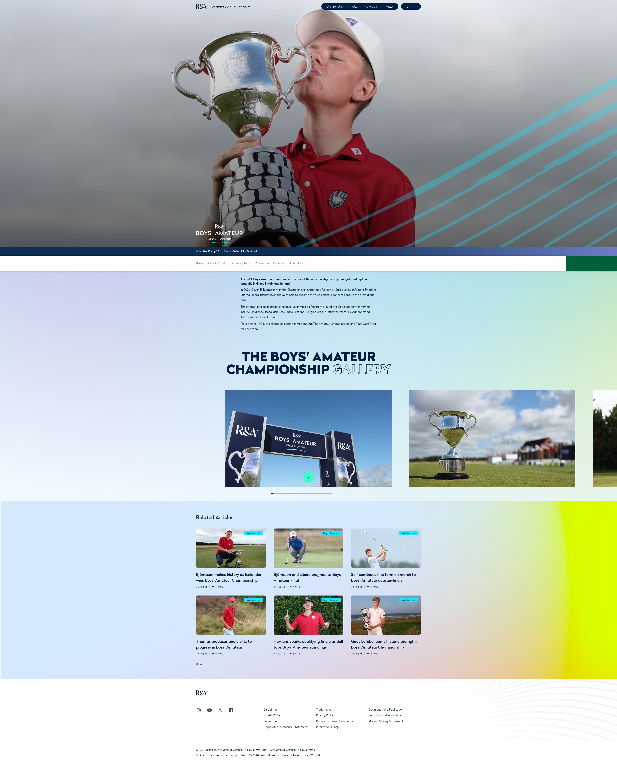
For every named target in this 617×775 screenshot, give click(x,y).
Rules (354, 6)
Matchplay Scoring (217, 263)
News (199, 664)
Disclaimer (270, 709)
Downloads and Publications (386, 709)
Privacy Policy (325, 715)
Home (199, 263)
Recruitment (272, 721)
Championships (335, 6)
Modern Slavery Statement (385, 721)
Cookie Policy (272, 715)
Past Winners (297, 263)
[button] (406, 6)
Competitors (262, 263)
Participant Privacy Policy (384, 715)
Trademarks (323, 709)
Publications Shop (327, 727)
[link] (199, 263)
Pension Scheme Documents (334, 721)
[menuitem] (202, 6)
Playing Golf (371, 6)
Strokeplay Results (241, 263)
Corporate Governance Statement (286, 727)
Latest (389, 6)
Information (279, 263)
